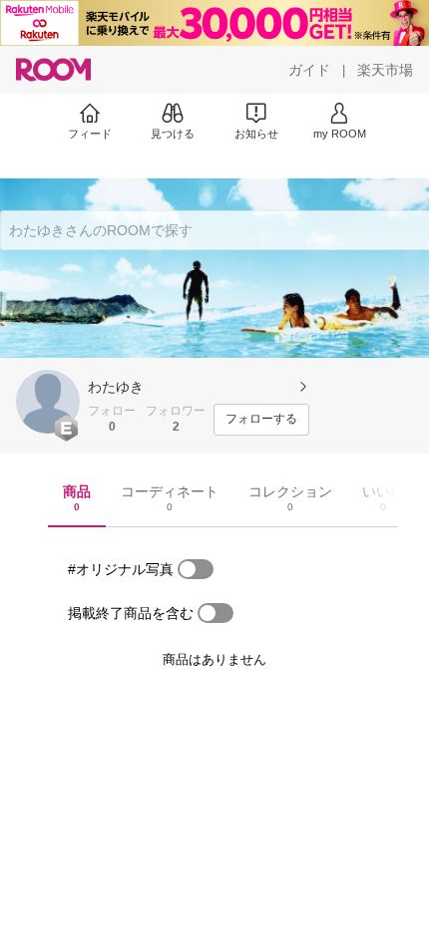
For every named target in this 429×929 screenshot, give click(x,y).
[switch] (196, 569)
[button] (48, 402)
